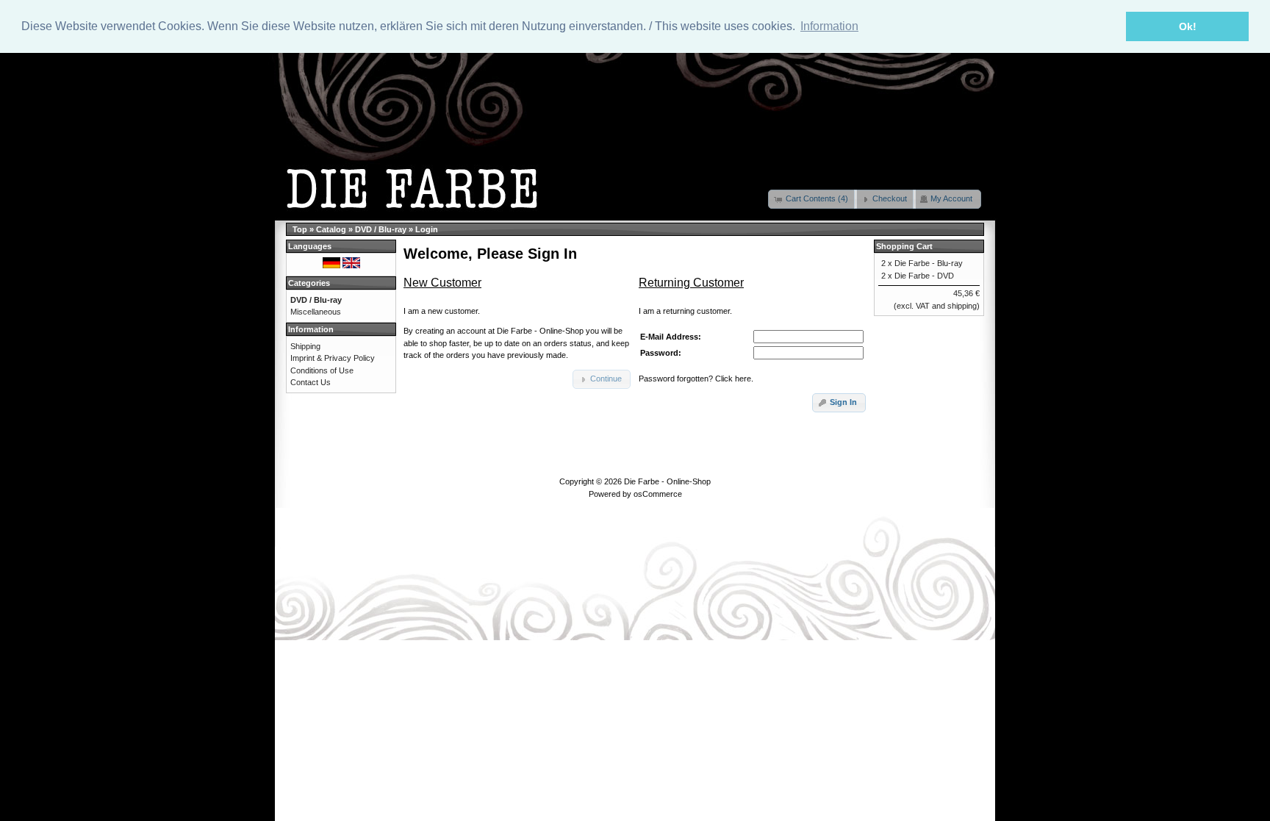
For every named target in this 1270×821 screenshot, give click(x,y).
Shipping (305, 346)
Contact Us (310, 382)
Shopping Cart (904, 246)
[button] (812, 199)
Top (300, 229)
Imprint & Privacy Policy (332, 358)
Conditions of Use (322, 370)
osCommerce (658, 494)
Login (426, 229)
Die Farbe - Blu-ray (928, 263)
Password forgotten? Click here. (696, 378)
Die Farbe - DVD (924, 275)
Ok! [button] (1188, 26)
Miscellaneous (315, 311)
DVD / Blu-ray (380, 229)
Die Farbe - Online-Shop (667, 481)
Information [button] (829, 26)
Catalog (331, 229)
